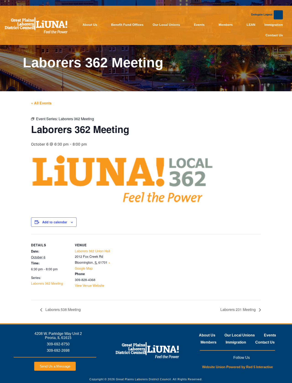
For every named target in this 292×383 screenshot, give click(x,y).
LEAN (251, 24)
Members (226, 24)
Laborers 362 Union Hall (92, 251)
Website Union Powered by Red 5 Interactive (237, 367)
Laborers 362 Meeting (47, 283)
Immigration (273, 24)
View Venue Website (89, 285)
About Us (90, 24)
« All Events (41, 103)
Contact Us (274, 35)
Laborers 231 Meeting (238, 309)
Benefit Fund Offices (127, 24)
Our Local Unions (166, 24)
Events (199, 24)
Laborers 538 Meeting (62, 309)
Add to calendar (54, 222)
